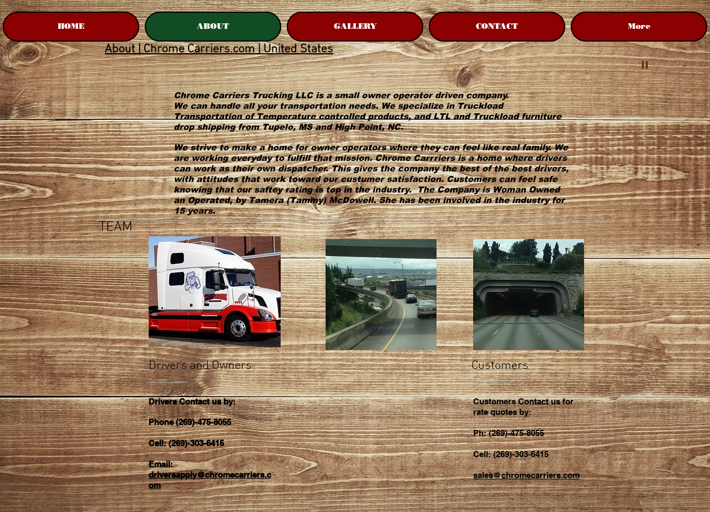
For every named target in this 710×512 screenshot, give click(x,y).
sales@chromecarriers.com (526, 475)
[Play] (645, 64)
